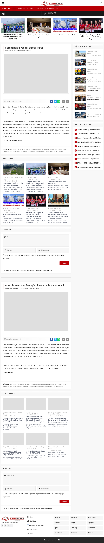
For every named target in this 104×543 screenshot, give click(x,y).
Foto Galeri (12, 208)
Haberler (60, 149)
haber (56, 149)
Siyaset (21, 177)
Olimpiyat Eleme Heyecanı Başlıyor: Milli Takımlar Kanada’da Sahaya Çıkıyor (91, 37)
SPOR (57, 151)
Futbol (39, 149)
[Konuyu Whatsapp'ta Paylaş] (58, 101)
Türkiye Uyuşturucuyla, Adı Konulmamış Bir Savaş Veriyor (58, 419)
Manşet (16, 177)
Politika (30, 151)
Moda (22, 151)
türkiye (61, 151)
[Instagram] (8, 525)
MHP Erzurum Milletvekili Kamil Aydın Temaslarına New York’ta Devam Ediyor (13, 420)
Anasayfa (7, 50)
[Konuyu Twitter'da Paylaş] (55, 101)
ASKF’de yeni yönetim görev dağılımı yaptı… (39, 36)
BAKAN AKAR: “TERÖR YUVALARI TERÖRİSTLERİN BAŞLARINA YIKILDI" (12, 453)
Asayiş (50, 412)
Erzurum (5, 177)
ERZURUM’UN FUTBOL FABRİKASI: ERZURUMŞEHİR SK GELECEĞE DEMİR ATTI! (13, 37)
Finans (35, 149)
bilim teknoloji (13, 149)
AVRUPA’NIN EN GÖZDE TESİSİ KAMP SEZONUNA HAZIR (13, 184)
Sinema (38, 151)
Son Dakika (6, 414)
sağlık (33, 151)
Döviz (22, 149)
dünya (26, 149)
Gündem (11, 177)
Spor (12, 50)
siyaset (42, 151)
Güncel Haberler (45, 149)
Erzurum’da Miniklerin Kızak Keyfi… (65, 35)
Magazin (18, 151)
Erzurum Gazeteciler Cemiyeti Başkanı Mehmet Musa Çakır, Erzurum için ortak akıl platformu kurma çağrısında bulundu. (53, 8)
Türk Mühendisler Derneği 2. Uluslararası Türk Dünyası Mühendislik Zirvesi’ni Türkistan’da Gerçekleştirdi (35, 419)
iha (8, 151)
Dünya (12, 288)
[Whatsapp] (11, 525)
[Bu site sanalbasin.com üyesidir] (39, 525)
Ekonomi (30, 149)
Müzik (25, 151)
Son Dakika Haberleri (49, 151)
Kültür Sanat (13, 151)
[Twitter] (5, 525)
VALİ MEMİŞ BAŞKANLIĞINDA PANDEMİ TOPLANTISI (35, 452)
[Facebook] (2, 525)
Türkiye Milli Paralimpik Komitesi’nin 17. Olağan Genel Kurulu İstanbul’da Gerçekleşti (58, 214)
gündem (52, 149)
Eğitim (54, 447)
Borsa (19, 149)
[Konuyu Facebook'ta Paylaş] (51, 101)
